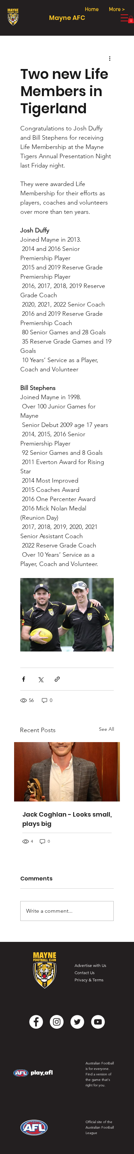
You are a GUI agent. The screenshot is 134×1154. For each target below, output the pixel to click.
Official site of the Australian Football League (100, 1127)
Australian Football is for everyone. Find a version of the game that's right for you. (100, 1074)
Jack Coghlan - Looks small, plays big (67, 819)
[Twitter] (77, 1022)
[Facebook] (36, 1022)
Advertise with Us (90, 965)
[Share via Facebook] (23, 679)
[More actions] (109, 58)
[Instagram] (57, 1022)
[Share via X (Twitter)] (40, 679)
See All (106, 729)
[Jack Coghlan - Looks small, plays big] (67, 771)
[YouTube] (98, 1022)
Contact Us (84, 972)
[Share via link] (57, 679)
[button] (131, 19)
